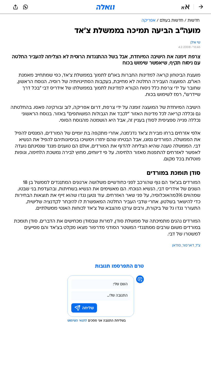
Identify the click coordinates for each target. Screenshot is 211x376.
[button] (185, 7)
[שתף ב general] (15, 7)
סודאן (176, 245)
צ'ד (198, 245)
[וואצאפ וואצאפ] (25, 7)
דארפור (188, 245)
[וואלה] (105, 7)
